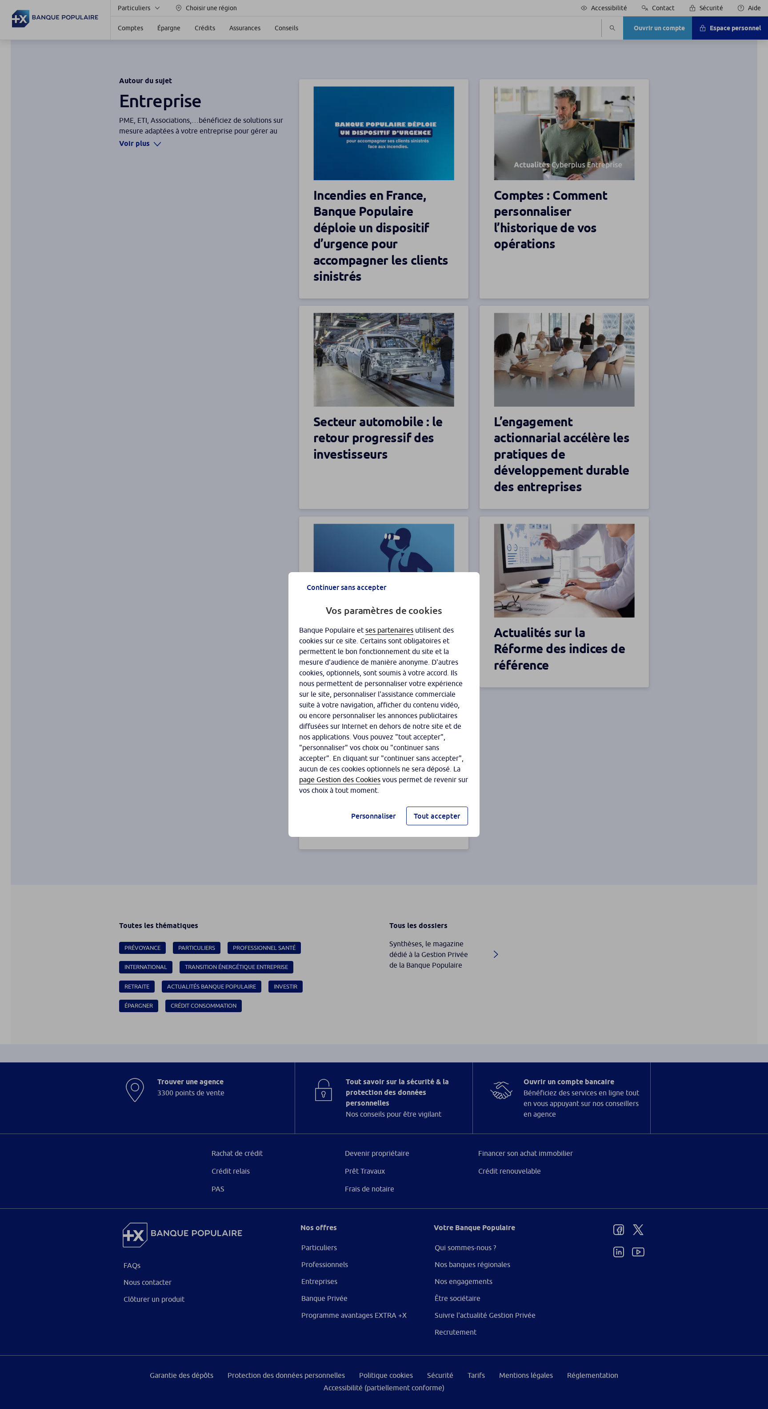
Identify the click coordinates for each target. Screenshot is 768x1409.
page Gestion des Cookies (339, 779)
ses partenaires (389, 630)
